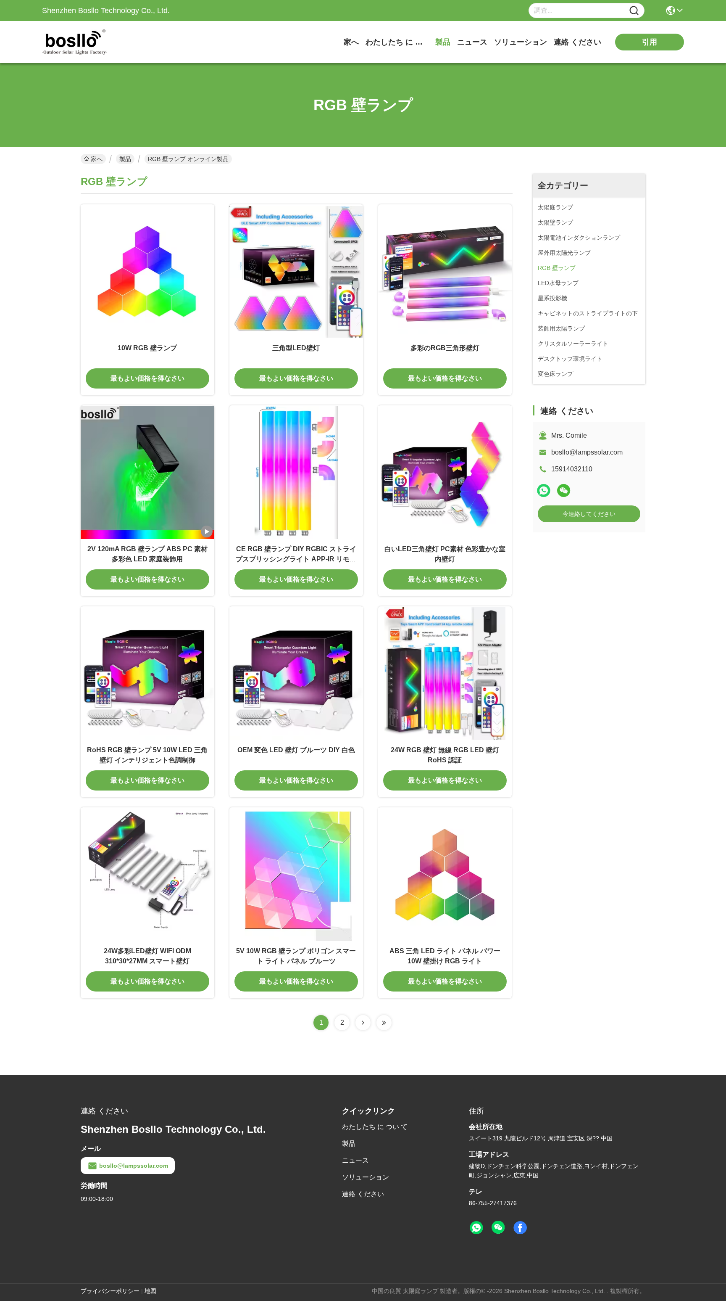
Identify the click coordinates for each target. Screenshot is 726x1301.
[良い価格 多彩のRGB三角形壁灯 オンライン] (445, 271)
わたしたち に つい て (397, 42)
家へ (351, 42)
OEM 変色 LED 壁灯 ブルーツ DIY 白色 (296, 750)
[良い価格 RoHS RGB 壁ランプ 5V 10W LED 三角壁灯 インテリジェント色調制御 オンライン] (147, 673)
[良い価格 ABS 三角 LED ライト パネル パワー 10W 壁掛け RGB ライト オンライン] (445, 874)
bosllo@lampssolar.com (587, 452)
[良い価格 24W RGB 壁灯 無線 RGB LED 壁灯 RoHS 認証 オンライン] (445, 673)
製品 (442, 42)
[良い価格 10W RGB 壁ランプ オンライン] (147, 271)
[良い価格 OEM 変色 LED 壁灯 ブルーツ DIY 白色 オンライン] (296, 673)
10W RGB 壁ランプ (147, 348)
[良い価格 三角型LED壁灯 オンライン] (296, 271)
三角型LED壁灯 (296, 348)
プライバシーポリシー (110, 1291)
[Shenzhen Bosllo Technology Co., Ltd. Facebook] (520, 1228)
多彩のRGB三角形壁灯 (444, 348)
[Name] (634, 10)
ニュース (472, 42)
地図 (150, 1291)
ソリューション (520, 42)
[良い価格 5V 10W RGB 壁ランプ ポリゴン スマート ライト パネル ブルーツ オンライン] (296, 874)
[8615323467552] (476, 1228)
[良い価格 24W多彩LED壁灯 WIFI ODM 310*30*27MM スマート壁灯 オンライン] (147, 874)
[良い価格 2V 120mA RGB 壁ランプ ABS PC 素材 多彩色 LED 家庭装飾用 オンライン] (147, 472)
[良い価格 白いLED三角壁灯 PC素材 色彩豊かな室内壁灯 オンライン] (445, 472)
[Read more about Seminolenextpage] (363, 1022)
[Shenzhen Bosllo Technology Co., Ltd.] (88, 42)
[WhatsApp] (543, 490)
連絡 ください (577, 42)
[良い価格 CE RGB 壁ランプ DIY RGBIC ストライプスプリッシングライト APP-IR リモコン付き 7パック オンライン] (296, 472)
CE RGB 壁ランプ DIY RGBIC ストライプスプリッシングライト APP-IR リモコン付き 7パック (296, 559)
